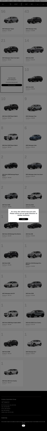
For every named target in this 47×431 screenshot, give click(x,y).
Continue (23, 219)
